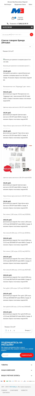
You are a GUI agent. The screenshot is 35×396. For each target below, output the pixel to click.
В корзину (7, 72)
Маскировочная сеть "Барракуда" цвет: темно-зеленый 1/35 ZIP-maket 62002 (17, 86)
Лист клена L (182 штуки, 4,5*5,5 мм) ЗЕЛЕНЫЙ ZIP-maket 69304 (17, 214)
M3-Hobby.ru (13, 386)
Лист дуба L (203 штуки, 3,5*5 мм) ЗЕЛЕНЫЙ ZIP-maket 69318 (17, 288)
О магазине (14, 390)
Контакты (6, 392)
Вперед (28, 330)
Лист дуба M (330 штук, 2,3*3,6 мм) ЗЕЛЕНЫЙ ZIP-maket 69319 (17, 306)
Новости (24, 390)
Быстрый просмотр (13, 73)
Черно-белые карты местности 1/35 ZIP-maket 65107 (17, 125)
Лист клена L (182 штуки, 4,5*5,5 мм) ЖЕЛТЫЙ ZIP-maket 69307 (17, 251)
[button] (17, 18)
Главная (4, 390)
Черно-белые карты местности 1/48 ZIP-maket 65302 (17, 196)
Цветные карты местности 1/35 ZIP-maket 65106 (17, 107)
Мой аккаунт (7, 4)
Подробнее (17, 73)
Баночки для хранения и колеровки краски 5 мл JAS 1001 (17, 65)
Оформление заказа (20, 4)
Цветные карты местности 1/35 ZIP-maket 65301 (17, 177)
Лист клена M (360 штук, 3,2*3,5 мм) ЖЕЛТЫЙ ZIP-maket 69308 (17, 269)
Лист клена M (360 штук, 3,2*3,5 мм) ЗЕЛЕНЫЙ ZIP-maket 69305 (17, 233)
